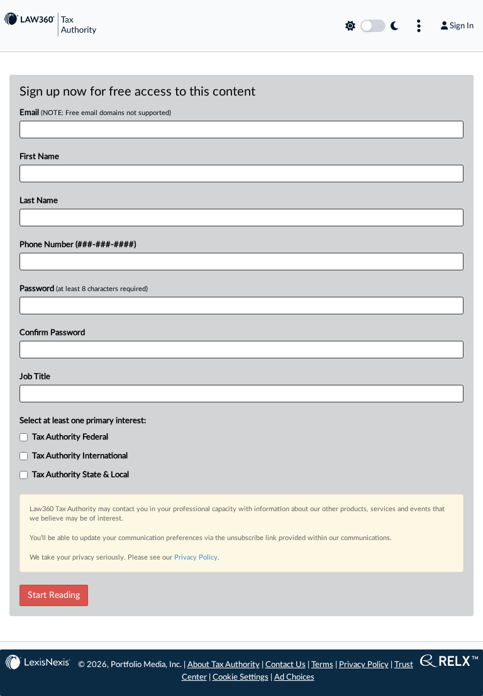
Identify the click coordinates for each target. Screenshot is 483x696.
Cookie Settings (241, 677)
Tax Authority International (80, 456)
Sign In (462, 26)
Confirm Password (52, 333)
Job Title (34, 377)
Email (95, 113)
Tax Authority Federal (70, 437)
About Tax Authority (223, 665)
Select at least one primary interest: (82, 421)
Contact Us (285, 665)
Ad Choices (294, 677)
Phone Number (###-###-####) (77, 245)
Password (83, 289)
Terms (322, 665)
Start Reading (54, 595)
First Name (39, 157)
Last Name (38, 201)
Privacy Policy (196, 557)
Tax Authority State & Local (80, 475)
